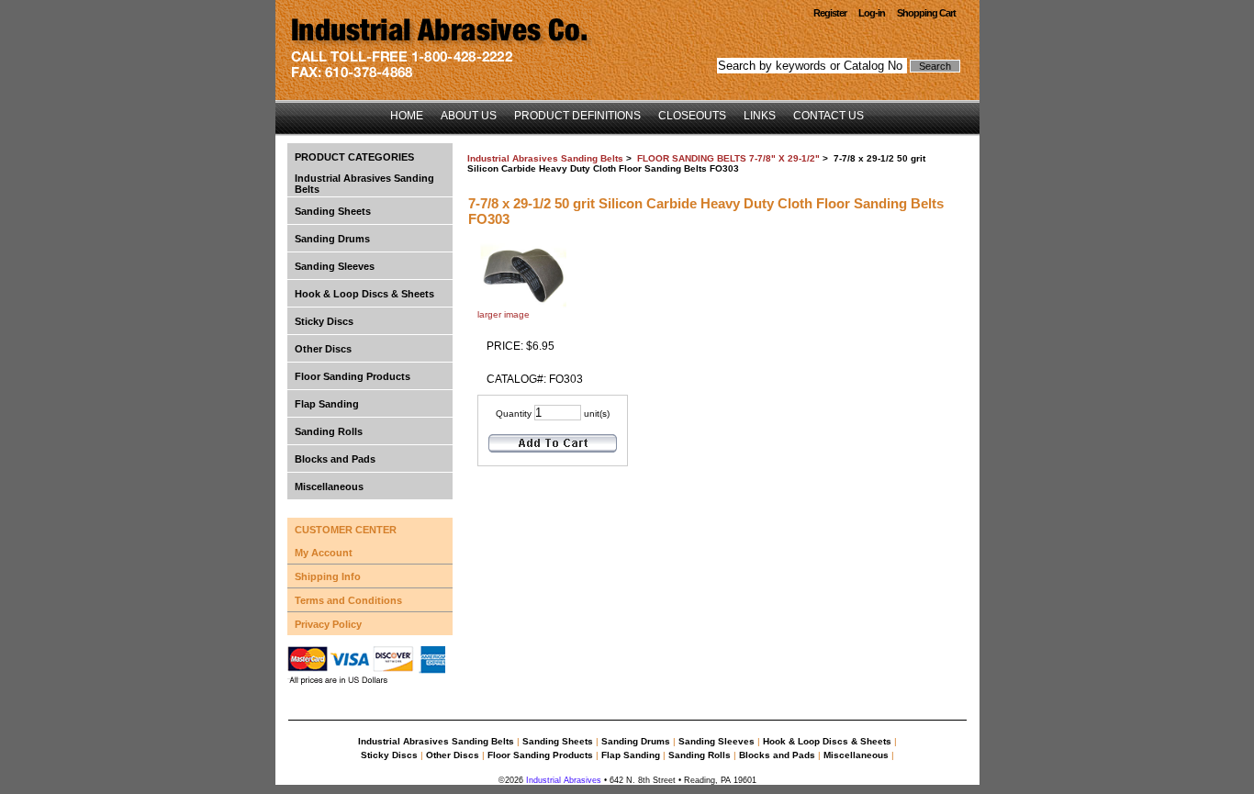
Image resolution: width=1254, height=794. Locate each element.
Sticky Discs (324, 321)
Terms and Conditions (348, 600)
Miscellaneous (329, 486)
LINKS (760, 115)
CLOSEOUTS (692, 115)
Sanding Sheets (333, 211)
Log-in (871, 12)
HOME (406, 115)
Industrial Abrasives (562, 780)
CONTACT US (828, 115)
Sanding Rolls (329, 431)
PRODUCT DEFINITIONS (577, 115)
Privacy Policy (328, 624)
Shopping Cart (926, 12)
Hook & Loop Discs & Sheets (364, 293)
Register (829, 12)
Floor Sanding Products (352, 376)
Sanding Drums (332, 238)
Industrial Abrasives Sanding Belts (545, 158)
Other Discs (323, 348)
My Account (324, 552)
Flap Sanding (327, 403)
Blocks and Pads (335, 458)
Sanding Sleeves (335, 266)
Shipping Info (328, 576)
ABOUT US (469, 115)
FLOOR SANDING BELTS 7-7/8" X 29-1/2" (728, 158)
